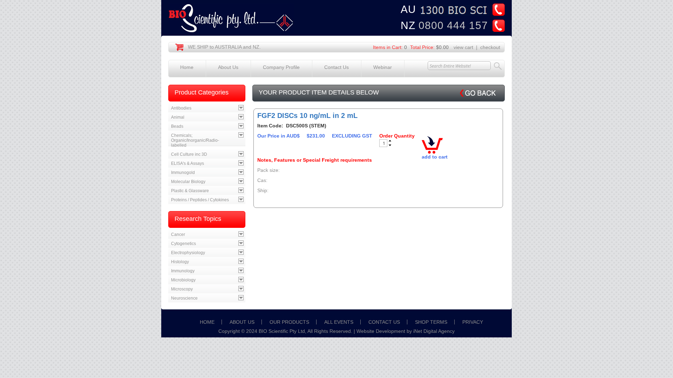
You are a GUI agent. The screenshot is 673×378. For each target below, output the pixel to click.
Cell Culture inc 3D (189, 154)
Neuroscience (184, 298)
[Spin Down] (390, 145)
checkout (490, 47)
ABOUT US (242, 322)
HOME (207, 322)
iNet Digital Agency (434, 331)
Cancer (178, 234)
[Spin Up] (390, 140)
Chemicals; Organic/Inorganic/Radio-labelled (195, 140)
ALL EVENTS (338, 322)
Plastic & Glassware (190, 190)
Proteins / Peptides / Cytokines (200, 199)
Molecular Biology (188, 181)
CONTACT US (384, 322)
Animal (177, 117)
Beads (177, 126)
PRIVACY (472, 322)
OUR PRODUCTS (289, 322)
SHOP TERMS (431, 322)
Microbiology (183, 280)
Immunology (183, 270)
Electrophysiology (188, 252)
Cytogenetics (183, 243)
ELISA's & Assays (187, 163)
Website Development (380, 331)
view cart (463, 47)
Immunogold (183, 172)
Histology (180, 261)
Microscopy (182, 289)
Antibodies (181, 108)
